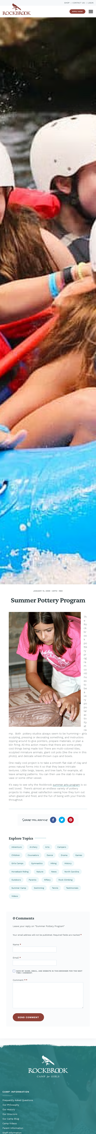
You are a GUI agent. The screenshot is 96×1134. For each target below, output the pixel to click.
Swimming (39, 888)
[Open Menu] (91, 11)
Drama (64, 855)
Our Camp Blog (10, 1118)
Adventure (17, 847)
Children (16, 855)
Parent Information (12, 1128)
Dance (50, 855)
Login (91, 3)
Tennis (55, 888)
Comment (19, 980)
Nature (39, 871)
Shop (67, 3)
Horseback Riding (20, 871)
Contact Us (78, 3)
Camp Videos (9, 1123)
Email (17, 957)
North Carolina (71, 871)
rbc (61, 591)
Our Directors (9, 1114)
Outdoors (16, 880)
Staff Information (12, 1132)
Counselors (33, 855)
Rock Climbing (65, 880)
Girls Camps (17, 863)
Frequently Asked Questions (17, 1100)
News (53, 871)
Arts (54, 591)
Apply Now (77, 11)
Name (17, 944)
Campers (61, 847)
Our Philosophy (10, 1104)
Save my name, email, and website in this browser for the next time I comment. (49, 972)
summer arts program (66, 784)
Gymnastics (36, 863)
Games (78, 855)
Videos (15, 896)
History (68, 863)
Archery (33, 847)
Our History (8, 1109)
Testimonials (72, 888)
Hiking (53, 863)
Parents (32, 880)
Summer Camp (19, 888)
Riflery (47, 880)
